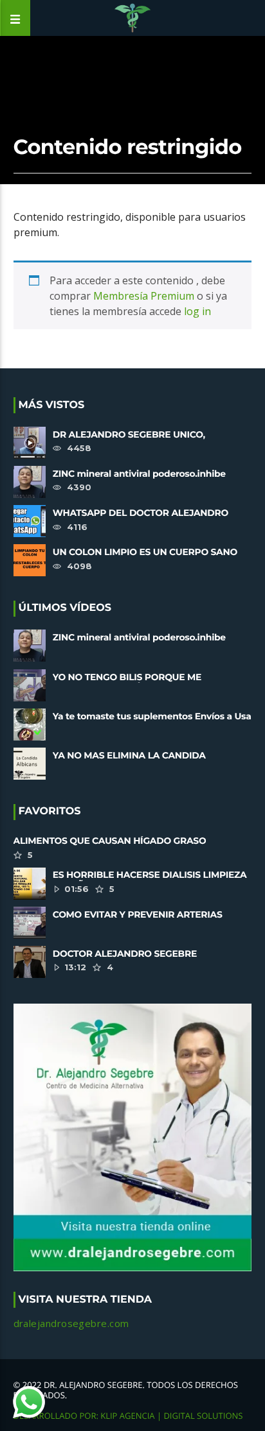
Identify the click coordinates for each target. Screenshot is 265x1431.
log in (197, 311)
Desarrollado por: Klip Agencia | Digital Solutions (128, 1415)
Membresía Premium (143, 296)
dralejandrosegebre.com (71, 1323)
